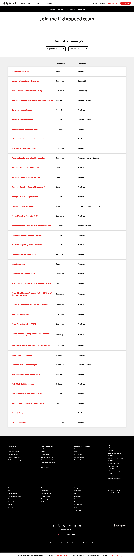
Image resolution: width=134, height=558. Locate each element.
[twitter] (59, 525)
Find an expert (45, 496)
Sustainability (78, 504)
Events (10, 504)
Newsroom (77, 491)
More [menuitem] (102, 3)
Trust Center (78, 510)
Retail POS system (47, 446)
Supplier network (46, 493)
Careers (76, 499)
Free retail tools (12, 493)
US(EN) (62, 534)
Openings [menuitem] (81, 9)
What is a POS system (14, 457)
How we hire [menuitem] (71, 9)
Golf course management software (116, 447)
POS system (12, 446)
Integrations (45, 491)
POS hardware (45, 454)
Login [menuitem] (95, 3)
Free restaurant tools (14, 496)
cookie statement (62, 555)
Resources (11, 488)
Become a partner (46, 499)
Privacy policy (71, 534)
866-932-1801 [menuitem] (113, 3)
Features (43, 449)
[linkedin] (75, 525)
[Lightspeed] (9, 3)
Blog (9, 491)
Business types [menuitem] (26, 3)
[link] (113, 3)
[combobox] (56, 48)
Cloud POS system (13, 451)
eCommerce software (47, 457)
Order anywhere (79, 457)
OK (117, 555)
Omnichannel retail (47, 460)
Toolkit (43, 502)
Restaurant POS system (82, 446)
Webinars (10, 507)
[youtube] (80, 525)
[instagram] (64, 525)
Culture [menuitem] (60, 9)
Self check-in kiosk (113, 463)
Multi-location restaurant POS (83, 460)
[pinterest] (69, 525)
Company (77, 488)
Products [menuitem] (38, 3)
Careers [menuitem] (52, 9)
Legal (75, 507)
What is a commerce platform (17, 460)
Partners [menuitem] (48, 3)
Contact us (77, 496)
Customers (11, 499)
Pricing (43, 451)
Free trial (126, 3)
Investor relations (79, 502)
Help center (11, 502)
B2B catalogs (45, 468)
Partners (44, 488)
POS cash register (13, 454)
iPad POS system (13, 449)
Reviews (76, 493)
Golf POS (110, 451)
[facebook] (53, 525)
